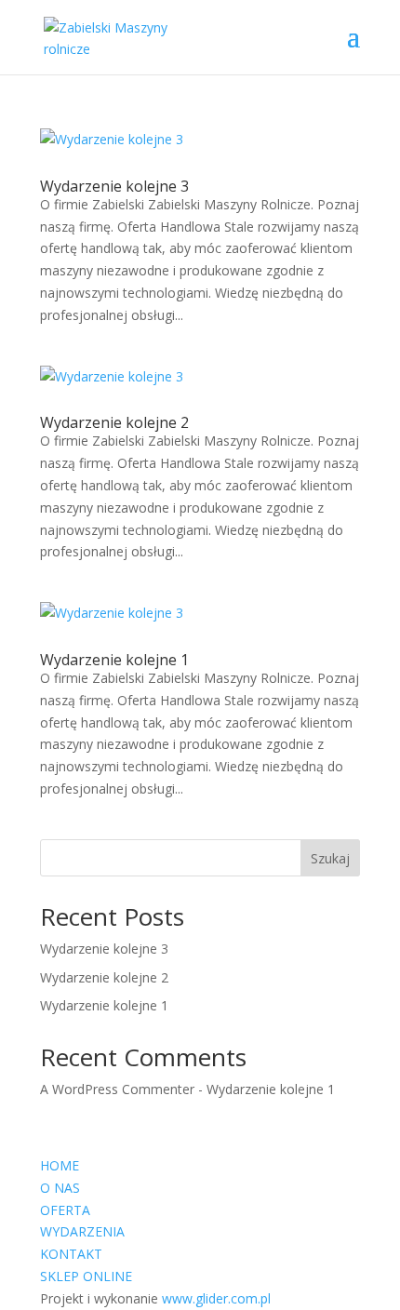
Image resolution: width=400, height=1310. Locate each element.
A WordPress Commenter (117, 1089)
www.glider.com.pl (216, 1298)
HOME (59, 1165)
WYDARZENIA (82, 1231)
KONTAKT (71, 1254)
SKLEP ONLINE (86, 1276)
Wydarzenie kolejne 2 (114, 422)
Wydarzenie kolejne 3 (114, 186)
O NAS (60, 1187)
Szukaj (330, 858)
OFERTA (65, 1210)
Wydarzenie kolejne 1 (114, 659)
